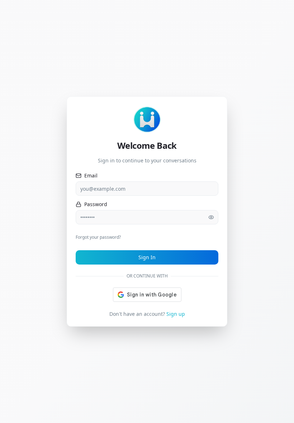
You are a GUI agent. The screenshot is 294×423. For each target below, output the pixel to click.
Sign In (147, 257)
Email (91, 176)
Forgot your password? (98, 237)
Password (95, 204)
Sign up (175, 313)
